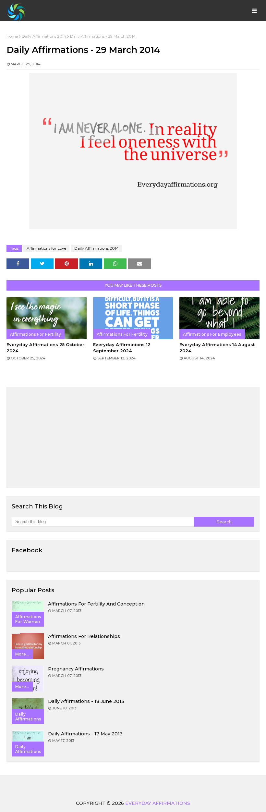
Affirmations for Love (46, 248)
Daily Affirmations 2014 (44, 36)
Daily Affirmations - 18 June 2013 (86, 701)
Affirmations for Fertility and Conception (96, 604)
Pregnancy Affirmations (76, 669)
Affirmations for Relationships (84, 636)
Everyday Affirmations (157, 803)
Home (12, 36)
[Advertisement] (133, 437)
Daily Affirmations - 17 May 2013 (85, 734)
